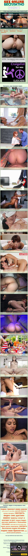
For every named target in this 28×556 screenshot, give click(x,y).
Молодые (19, 31)
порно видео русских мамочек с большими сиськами (14, 522)
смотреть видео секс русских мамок (14, 515)
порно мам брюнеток (12, 530)
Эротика (6, 31)
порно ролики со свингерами (8, 511)
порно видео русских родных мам (18, 524)
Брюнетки (3, 32)
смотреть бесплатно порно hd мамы (14, 527)
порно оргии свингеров (9, 526)
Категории (11, 7)
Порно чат (17, 7)
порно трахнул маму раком (14, 509)
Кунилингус (13, 31)
